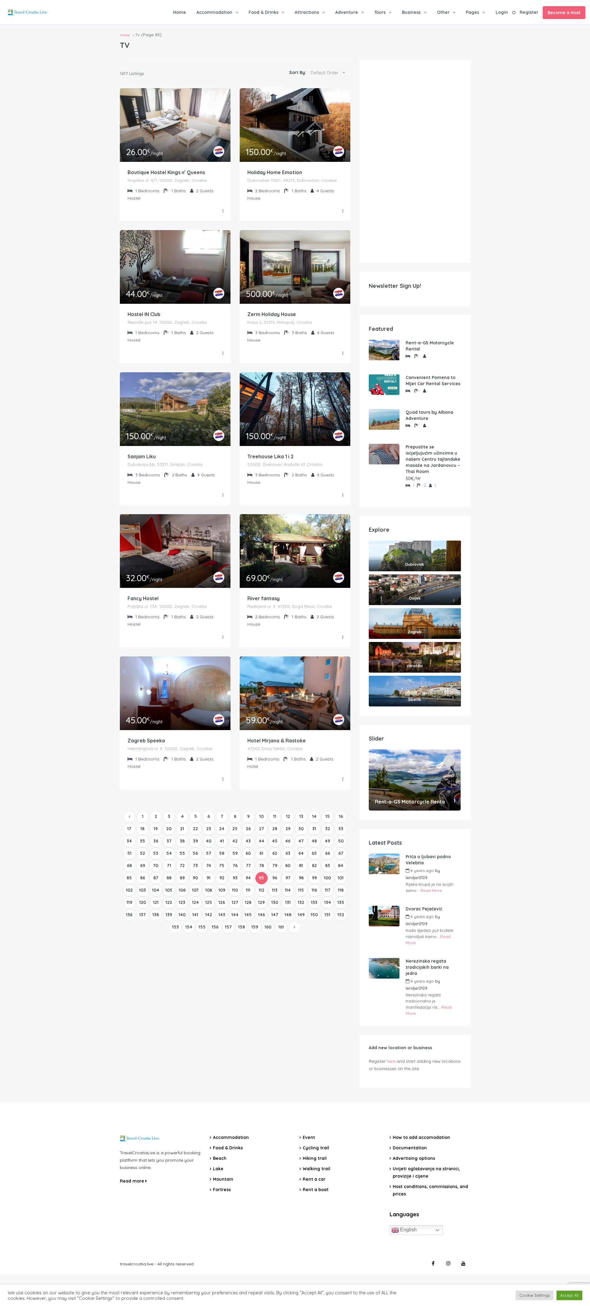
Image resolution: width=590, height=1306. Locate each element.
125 (208, 902)
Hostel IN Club (144, 314)
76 (235, 865)
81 (301, 865)
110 (235, 890)
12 (288, 816)
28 (274, 828)
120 (142, 902)
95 (261, 878)
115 (301, 890)
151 (327, 914)
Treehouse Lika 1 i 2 (270, 456)
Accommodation (214, 12)
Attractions (307, 12)
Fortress (222, 1189)
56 (195, 853)
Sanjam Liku (142, 456)
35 (142, 841)
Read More (431, 890)
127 (235, 902)
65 (314, 853)
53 (155, 853)
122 (169, 902)
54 (169, 853)
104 (155, 890)
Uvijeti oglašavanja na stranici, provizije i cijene (426, 1172)
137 (142, 914)
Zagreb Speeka (146, 740)
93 (235, 878)
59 (235, 853)
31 (314, 828)
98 (301, 878)
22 (195, 828)
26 (248, 828)
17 (129, 828)
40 (208, 841)
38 (182, 841)
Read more (132, 1181)
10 (261, 816)
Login (502, 12)
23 (208, 828)
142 (208, 914)
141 (195, 914)
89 (182, 878)
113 (274, 890)
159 (254, 927)
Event (309, 1137)
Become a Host (564, 12)
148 (288, 914)
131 (288, 902)
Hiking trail (315, 1158)
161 (281, 927)
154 (188, 927)
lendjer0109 (416, 877)
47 (301, 841)
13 (301, 816)
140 (182, 914)
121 (156, 902)
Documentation (410, 1148)
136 (129, 914)
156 (215, 927)
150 (314, 914)
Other (443, 12)
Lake (218, 1168)
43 (248, 841)
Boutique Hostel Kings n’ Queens (166, 172)
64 (301, 853)
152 (340, 914)
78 (261, 865)
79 (274, 865)
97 (287, 878)
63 (287, 853)
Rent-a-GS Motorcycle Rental (430, 346)
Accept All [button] (569, 1295)
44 (261, 841)
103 (142, 890)
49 (327, 841)
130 (274, 902)
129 (261, 902)
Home (179, 12)
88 (169, 878)
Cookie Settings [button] (534, 1295)
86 (142, 878)
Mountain (223, 1179)
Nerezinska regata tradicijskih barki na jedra (427, 967)
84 (340, 865)
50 (341, 841)
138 (155, 914)
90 (195, 878)
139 (169, 914)
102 (129, 890)
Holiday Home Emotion (274, 172)
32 (327, 828)
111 (248, 890)
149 (301, 914)
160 (268, 927)
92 (221, 878)
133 (314, 902)
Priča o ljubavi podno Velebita (428, 860)
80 (287, 865)
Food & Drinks (263, 12)
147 (274, 914)
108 (208, 890)
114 (288, 890)
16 (341, 816)
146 (261, 914)
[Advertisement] (415, 161)
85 (129, 878)
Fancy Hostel (143, 598)
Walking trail (316, 1168)
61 (261, 853)
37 (169, 841)
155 (202, 927)
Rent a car (314, 1179)
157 (228, 927)
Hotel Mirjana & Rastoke (276, 740)
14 (314, 816)
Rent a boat (315, 1189)
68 (129, 865)
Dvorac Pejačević (424, 909)
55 (182, 853)
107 (195, 890)
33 (340, 828)
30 (301, 828)
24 (221, 828)
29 (287, 828)
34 (129, 841)
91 (208, 878)
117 (327, 890)
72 (182, 865)
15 (327, 816)
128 (248, 902)
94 (248, 878)
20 (168, 828)
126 (221, 902)
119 (129, 902)
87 (155, 878)
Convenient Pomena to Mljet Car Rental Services (433, 380)
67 (340, 853)
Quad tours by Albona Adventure (429, 415)
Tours (380, 12)
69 (142, 865)
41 (222, 841)
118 (341, 890)
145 (248, 914)
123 (182, 902)
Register (529, 12)
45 (274, 841)
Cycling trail (316, 1148)
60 (248, 853)
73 (195, 865)
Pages (472, 12)
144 (234, 914)
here (391, 1061)
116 (314, 890)
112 (261, 890)
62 (274, 853)
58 (221, 853)
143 (221, 914)
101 (341, 878)
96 (274, 878)
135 (340, 902)
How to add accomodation (421, 1137)
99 (314, 878)
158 (241, 927)
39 (195, 841)
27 (261, 828)
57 (208, 853)
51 (129, 853)
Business (411, 12)
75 (221, 865)
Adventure (346, 12)
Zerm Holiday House (271, 314)
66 (327, 853)
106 (182, 890)
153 (175, 927)
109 (221, 890)
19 (156, 828)
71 (169, 865)
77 (248, 865)
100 (327, 878)
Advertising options (414, 1158)
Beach (219, 1158)
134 (327, 902)
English (408, 1229)
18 (142, 828)
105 (168, 890)
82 (314, 865)
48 (314, 841)
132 (301, 902)
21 (182, 828)
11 (274, 816)
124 (195, 902)
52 (142, 853)
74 (208, 865)
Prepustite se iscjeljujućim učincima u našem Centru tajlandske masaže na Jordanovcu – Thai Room (433, 459)
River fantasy (263, 598)
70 (155, 865)
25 (235, 828)
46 (287, 841)
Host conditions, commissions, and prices (430, 1190)
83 (327, 865)
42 (235, 841)
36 (155, 841)
